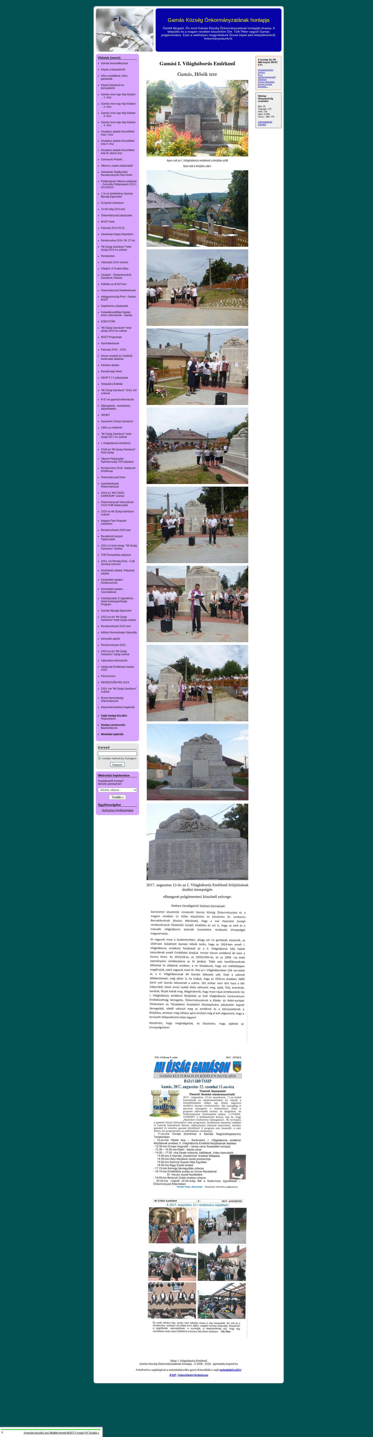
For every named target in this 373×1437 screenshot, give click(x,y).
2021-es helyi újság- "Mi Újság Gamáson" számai (119, 547)
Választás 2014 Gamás (114, 262)
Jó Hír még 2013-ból (113, 209)
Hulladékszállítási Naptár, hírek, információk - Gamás (116, 314)
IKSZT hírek (108, 221)
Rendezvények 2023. (113, 645)
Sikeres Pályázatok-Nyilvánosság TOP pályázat (117, 460)
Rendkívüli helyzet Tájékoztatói (112, 538)
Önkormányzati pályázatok (116, 215)
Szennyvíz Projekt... (112, 159)
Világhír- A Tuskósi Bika (114, 268)
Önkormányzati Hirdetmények (118, 290)
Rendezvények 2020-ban (116, 530)
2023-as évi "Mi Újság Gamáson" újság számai (115, 653)
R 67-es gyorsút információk (117, 399)
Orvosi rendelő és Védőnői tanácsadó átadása (116, 357)
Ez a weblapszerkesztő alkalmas (267, 77)
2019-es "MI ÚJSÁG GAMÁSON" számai (112, 494)
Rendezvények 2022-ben (116, 626)
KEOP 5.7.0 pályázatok (114, 377)
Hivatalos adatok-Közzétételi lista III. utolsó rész (117, 152)
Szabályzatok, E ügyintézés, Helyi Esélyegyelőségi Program (117, 601)
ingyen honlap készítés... (265, 85)
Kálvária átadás (110, 365)
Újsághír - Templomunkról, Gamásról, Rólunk (116, 276)
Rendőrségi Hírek (111, 371)
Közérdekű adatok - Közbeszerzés (112, 581)
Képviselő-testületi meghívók (118, 707)
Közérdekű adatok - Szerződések (112, 591)
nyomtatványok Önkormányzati (110, 485)
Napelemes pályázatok (114, 305)
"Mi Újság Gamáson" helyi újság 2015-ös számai (116, 329)
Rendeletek (108, 256)
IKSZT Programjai (111, 337)
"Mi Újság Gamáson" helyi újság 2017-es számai (116, 435)
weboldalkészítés (230, 1370)
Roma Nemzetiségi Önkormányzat (112, 699)
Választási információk (114, 660)
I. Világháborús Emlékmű (115, 443)
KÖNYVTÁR (108, 321)
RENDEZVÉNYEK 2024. (115, 682)
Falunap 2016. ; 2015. (114, 349)
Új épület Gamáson (112, 202)
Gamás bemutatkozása (114, 63)
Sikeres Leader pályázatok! (117, 165)
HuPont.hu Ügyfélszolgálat (117, 810)
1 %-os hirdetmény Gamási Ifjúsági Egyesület (117, 195)
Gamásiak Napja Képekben (117, 234)
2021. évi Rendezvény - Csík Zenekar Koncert (118, 563)
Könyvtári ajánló (110, 638)
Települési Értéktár (112, 384)
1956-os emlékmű (111, 427)
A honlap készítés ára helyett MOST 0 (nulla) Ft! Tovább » (61, 1432)
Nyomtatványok (110, 343)
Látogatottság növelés (265, 123)
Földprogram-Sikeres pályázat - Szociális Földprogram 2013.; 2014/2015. (119, 184)
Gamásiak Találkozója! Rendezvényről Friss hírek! (116, 173)
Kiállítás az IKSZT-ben (114, 284)
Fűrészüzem (108, 676)
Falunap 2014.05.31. (113, 227)
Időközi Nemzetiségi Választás (119, 632)
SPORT (105, 415)
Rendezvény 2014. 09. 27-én (118, 240)
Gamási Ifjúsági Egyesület (116, 610)
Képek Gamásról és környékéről (112, 87)
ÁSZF (172, 1375)
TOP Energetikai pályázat (116, 554)
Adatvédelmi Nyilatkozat (193, 1375)
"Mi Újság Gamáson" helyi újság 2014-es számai (116, 248)
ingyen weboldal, (266, 82)
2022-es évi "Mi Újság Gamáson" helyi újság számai (118, 618)
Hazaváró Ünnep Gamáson (117, 421)
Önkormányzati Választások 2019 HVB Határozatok (117, 504)
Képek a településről (113, 69)
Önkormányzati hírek (113, 477)
